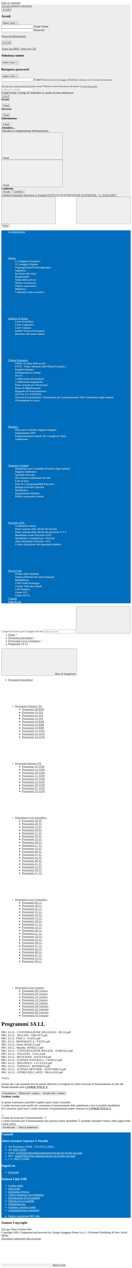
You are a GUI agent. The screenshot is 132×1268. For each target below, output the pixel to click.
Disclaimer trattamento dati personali (21, 1238)
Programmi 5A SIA (32, 712)
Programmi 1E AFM (33, 766)
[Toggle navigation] (28, 210)
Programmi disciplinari (20, 637)
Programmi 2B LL (32, 930)
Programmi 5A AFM (33, 730)
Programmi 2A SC (32, 839)
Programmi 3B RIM (33, 709)
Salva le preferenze (28, 1127)
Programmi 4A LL (32, 948)
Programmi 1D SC (32, 836)
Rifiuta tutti (29, 1093)
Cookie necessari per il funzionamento (22, 1117)
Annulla (6, 192)
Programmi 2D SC (32, 823)
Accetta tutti (54, 1093)
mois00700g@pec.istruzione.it (45, 1156)
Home (11, 634)
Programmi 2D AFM (33, 791)
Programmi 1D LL (32, 915)
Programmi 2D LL (32, 936)
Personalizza (9, 1093)
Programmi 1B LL (32, 921)
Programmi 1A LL (32, 918)
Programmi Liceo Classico (30, 987)
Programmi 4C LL (32, 955)
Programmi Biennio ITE (28, 763)
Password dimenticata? (13, 36)
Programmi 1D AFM (33, 778)
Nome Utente (41, 26)
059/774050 (19, 1149)
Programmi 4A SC (32, 857)
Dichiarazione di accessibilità (24, 1198)
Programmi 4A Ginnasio (35, 1015)
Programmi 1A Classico (35, 1003)
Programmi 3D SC (32, 820)
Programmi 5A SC (32, 867)
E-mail (37, 79)
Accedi (6, 9)
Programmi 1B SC (32, 830)
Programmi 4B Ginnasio (35, 1012)
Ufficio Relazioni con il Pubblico (26, 1194)
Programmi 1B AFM (33, 772)
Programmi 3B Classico (35, 990)
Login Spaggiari (89, 86)
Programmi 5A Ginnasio (35, 1009)
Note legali (14, 1188)
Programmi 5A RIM (33, 721)
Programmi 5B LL (32, 961)
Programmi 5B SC (32, 870)
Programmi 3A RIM (33, 727)
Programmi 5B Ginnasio (35, 1006)
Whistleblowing (16, 1204)
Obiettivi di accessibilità (21, 1201)
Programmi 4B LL (32, 952)
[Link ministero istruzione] (16, 5)
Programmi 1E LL (32, 908)
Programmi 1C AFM (33, 775)
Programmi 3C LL (32, 945)
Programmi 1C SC (32, 833)
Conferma (18, 192)
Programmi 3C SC (32, 854)
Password (39, 30)
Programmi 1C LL (32, 924)
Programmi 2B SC (32, 842)
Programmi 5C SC (32, 873)
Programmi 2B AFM (33, 785)
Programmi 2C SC (32, 845)
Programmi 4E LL (32, 902)
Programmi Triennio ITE (29, 706)
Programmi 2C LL (32, 933)
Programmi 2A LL (32, 927)
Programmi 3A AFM (33, 737)
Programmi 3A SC (32, 848)
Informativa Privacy (19, 1191)
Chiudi (6, 105)
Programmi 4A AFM (33, 734)
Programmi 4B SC (32, 860)
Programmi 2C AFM (33, 788)
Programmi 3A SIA (32, 718)
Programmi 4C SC (32, 863)
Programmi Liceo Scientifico (31, 817)
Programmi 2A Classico (35, 1000)
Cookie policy (16, 1185)
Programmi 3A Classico (35, 996)
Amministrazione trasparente (23, 1210)
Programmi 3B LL (32, 942)
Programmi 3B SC (32, 851)
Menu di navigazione (64, 674)
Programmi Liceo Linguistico (24, 640)
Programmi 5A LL (32, 958)
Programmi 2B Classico (35, 993)
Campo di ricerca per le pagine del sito (22, 631)
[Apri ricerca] (103, 210)
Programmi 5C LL (32, 911)
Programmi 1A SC (32, 826)
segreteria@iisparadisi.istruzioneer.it (49, 1152)
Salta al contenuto (11, 2)
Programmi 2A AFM (33, 782)
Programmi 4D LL (32, 905)
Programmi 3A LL (32, 939)
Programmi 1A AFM (33, 769)
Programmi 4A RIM (33, 724)
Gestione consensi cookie (22, 1207)
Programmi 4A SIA (32, 715)
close (5, 226)
